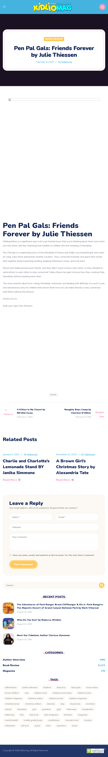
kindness (68, 714)
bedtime (47, 687)
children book (40, 693)
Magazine (9, 671)
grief (59, 709)
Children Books (84, 693)
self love (25, 725)
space (37, 725)
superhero (61, 725)
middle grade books (33, 720)
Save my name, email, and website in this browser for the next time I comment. (54, 555)
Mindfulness (53, 720)
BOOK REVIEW (92, 687)
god (34, 709)
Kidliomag (66, 61)
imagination (87, 709)
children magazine (13, 698)
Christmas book (12, 704)
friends (53, 394)
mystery (88, 720)
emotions (90, 704)
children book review (62, 693)
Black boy (61, 687)
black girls (76, 687)
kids (22, 714)
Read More (10, 480)
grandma (46, 709)
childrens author (35, 698)
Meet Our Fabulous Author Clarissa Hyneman (43, 635)
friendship (21, 709)
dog (62, 704)
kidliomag (9, 714)
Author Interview (14, 659)
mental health (11, 720)
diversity (51, 704)
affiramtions (10, 687)
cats (27, 693)
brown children (12, 693)
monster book (71, 720)
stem (48, 725)
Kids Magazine (51, 714)
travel (74, 725)
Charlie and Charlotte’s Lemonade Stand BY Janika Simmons (26, 467)
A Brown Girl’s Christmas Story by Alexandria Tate (75, 467)
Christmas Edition (33, 704)
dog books (75, 704)
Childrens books (56, 698)
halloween (71, 709)
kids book (34, 714)
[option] (27, 464)
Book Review (54, 39)
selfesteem (10, 725)
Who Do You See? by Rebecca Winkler (39, 620)
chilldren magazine (78, 698)
